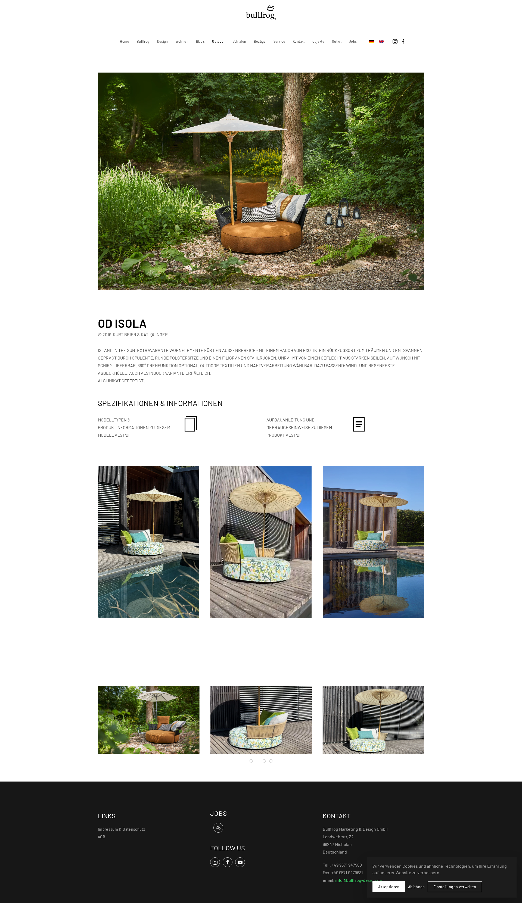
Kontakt (298, 41)
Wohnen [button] (182, 41)
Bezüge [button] (260, 41)
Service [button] (279, 41)
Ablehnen (416, 886)
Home (124, 41)
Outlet (336, 41)
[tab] (251, 761)
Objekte (318, 41)
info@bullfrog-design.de (358, 880)
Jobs (353, 41)
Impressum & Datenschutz (121, 829)
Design (162, 41)
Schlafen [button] (239, 41)
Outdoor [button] (218, 41)
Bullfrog (143, 41)
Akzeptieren (389, 886)
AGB (101, 836)
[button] (148, 541)
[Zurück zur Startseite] (261, 12)
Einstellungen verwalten (454, 886)
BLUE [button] (200, 41)
